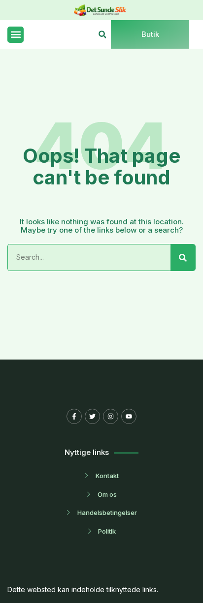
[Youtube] (128, 416)
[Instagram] (110, 416)
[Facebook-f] (74, 416)
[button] (15, 35)
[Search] (182, 257)
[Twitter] (92, 416)
